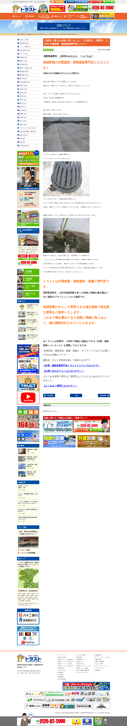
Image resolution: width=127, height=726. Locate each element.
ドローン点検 (99, 663)
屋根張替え (98, 655)
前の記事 (103, 395)
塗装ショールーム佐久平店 (65, 666)
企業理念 (60, 672)
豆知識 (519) (23, 57)
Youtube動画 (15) (24, 82)
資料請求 (97, 670)
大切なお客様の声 (83, 16)
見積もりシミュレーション (84, 666)
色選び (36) (22, 124)
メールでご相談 (83, 430)
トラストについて (70, 16)
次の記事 (50, 395)
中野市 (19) (22, 99)
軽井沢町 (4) (23, 110)
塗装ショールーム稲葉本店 (65, 659)
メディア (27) (23, 54)
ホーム (18, 16)
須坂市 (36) (22, 92)
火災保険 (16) (23, 64)
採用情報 (71, 2)
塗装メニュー (58, 16)
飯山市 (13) (22, 103)
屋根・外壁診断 (99, 661)
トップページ (62, 655)
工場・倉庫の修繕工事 (83, 670)
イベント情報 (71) (24, 47)
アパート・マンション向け (102, 657)
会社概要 (60, 668)
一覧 (76, 395)
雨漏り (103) (23, 61)
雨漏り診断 (98, 659)
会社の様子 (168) (24, 50)
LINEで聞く (98, 724)
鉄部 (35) (22, 142)
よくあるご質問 (81, 655)
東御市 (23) (22, 114)
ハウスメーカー (99, 668)
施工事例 (31, 16)
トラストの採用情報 (27, 553)
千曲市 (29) (22, 96)
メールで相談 (97, 2)
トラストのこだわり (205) (27, 128)
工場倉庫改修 (58, 2)
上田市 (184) (23, 89)
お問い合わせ (80, 663)
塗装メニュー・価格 (82, 668)
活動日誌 (46, 50)
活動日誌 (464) (23, 43)
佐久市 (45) (22, 121)
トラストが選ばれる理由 (45, 16)
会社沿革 (60, 674)
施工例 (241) (23, 78)
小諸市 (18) (22, 117)
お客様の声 (80, 659)
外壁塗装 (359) (23, 71)
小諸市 (51, 50)
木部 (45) (22, 138)
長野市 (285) (23, 85)
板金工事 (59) (23, 135)
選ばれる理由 (62, 657)
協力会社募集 (62, 679)
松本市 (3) (22, 107)
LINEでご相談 (97, 430)
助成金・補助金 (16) (25, 68)
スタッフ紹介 (25, 550)
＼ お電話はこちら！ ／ (88, 423)
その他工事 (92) (24, 145)
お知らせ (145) (23, 39)
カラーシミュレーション (102, 666)
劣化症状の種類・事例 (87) (27, 131)
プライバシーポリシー (83, 672)
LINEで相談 (110, 2)
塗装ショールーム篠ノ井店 (65, 661)
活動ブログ (80, 661)
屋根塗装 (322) (23, 75)
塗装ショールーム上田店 (65, 663)
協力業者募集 (83, 2)
